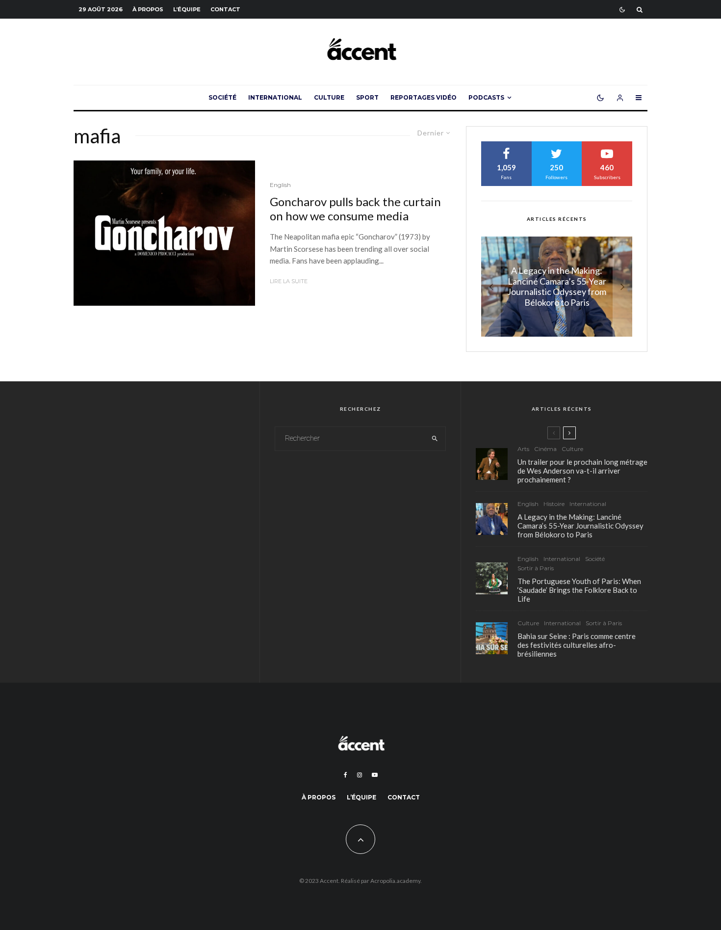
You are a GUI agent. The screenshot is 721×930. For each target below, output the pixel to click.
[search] (434, 439)
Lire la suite (289, 281)
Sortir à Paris (535, 568)
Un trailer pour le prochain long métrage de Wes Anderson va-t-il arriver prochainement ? (582, 470)
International (275, 97)
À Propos (147, 9)
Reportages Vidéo (423, 97)
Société (222, 97)
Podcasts (486, 97)
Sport (367, 97)
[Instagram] (359, 775)
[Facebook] (345, 775)
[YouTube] (375, 775)
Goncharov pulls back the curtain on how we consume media (355, 209)
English (280, 184)
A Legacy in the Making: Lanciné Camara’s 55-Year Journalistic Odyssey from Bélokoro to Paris (580, 525)
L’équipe (187, 9)
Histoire (554, 503)
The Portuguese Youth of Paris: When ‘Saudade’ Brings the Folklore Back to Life (579, 590)
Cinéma (545, 448)
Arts (523, 448)
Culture (329, 97)
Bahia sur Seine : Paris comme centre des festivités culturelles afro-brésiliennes (576, 645)
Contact (225, 9)
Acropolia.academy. (396, 880)
